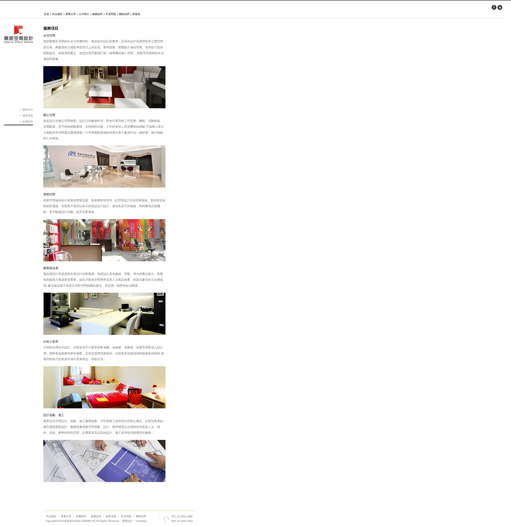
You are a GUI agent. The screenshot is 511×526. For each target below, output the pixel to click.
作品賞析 (57, 14)
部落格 (136, 14)
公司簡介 (84, 14)
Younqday (141, 520)
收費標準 (28, 121)
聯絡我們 (124, 14)
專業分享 (70, 14)
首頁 (46, 14)
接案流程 (28, 115)
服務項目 (28, 109)
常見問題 (111, 14)
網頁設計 (127, 520)
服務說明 (97, 14)
